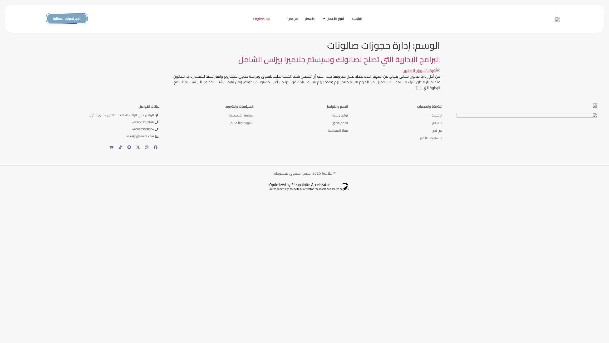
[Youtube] (111, 147)
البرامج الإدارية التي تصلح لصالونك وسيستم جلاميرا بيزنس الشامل (339, 59)
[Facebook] (155, 147)
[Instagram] (147, 147)
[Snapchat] (129, 147)
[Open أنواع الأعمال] (323, 18)
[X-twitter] (138, 147)
